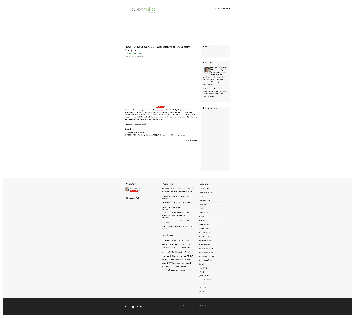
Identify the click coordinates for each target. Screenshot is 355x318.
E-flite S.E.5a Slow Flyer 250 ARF (137, 132)
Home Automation (168, 259)
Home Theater (203, 260)
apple (182, 240)
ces (187, 244)
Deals (200, 216)
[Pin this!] (194, 140)
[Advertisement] (177, 29)
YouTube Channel (208, 96)
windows (184, 270)
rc (186, 266)
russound (166, 270)
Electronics (202, 224)
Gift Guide (168, 251)
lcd (182, 259)
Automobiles (203, 200)
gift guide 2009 (179, 252)
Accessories (202, 189)
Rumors (201, 284)
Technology (174, 270)
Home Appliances (204, 248)
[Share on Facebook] (190, 140)
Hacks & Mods (129, 54)
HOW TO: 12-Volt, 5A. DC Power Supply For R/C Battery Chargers (157, 48)
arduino (188, 240)
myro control (185, 263)
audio (163, 244)
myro (170, 262)
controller (165, 248)
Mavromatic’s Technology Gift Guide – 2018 (176, 202)
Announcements (204, 192)
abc (173, 240)
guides (164, 256)
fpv (188, 247)
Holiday (172, 256)
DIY (181, 248)
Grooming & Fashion (205, 240)
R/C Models (137, 54)
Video (180, 270)
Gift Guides (202, 236)
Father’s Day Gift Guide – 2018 (171, 207)
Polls (200, 272)
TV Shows (202, 288)
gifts (187, 251)
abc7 (175, 240)
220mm (165, 240)
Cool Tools (202, 212)
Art (200, 196)
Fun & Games (203, 232)
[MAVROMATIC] (140, 12)
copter (171, 248)
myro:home (176, 263)
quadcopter (167, 266)
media (185, 259)
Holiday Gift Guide (181, 256)
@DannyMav (209, 91)
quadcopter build (179, 267)
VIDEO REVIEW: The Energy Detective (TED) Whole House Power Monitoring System (156, 135)
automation (171, 243)
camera (183, 244)
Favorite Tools (203, 228)
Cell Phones (202, 204)
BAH (180, 244)
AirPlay (178, 240)
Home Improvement (205, 256)
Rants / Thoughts (204, 280)
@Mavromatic (219, 91)
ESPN (184, 248)
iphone (179, 259)
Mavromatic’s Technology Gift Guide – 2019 (176, 196)
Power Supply (158, 119)
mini (188, 259)
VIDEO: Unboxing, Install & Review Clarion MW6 (177, 226)
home (190, 255)
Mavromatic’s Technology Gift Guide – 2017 (176, 221)
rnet (188, 267)
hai (168, 256)
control (191, 244)
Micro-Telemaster (158, 110)
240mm (169, 240)
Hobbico (142, 117)
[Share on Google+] (196, 140)
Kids (200, 264)
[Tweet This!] (192, 140)
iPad (176, 259)
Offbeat (201, 268)
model (164, 263)
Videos (144, 54)
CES (200, 208)
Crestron (176, 248)
